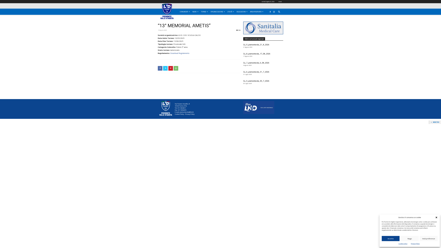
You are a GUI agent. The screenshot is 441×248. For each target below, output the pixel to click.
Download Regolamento (179, 53)
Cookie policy (403, 244)
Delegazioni (241, 11)
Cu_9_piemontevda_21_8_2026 (256, 45)
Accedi (280, 2)
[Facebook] (270, 11)
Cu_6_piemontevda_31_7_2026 (256, 72)
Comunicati (184, 11)
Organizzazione (217, 11)
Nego (409, 238)
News (194, 11)
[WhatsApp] (176, 68)
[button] (436, 217)
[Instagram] (274, 11)
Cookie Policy (179, 114)
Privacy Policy (415, 244)
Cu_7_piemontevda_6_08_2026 (256, 63)
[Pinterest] (170, 68)
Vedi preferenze (428, 238)
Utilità (229, 11)
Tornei (203, 11)
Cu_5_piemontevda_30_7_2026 (256, 81)
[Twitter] (165, 68)
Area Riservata (255, 11)
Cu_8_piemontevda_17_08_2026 (256, 54)
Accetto (391, 238)
